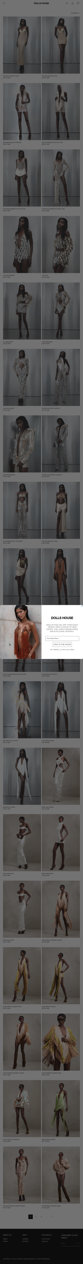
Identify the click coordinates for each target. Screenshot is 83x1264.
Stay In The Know (62, 644)
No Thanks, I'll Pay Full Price (62, 650)
